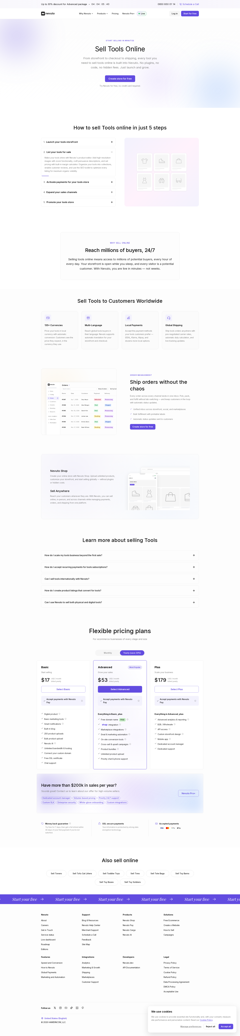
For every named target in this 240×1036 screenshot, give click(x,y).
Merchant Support (90, 930)
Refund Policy (170, 977)
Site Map (86, 944)
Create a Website (172, 925)
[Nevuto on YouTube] (66, 1008)
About (44, 920)
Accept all (226, 1026)
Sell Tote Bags (158, 873)
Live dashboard (48, 939)
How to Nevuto (48, 967)
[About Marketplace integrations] (125, 729)
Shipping (86, 972)
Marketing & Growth (91, 967)
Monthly (108, 653)
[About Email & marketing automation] (129, 734)
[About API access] (169, 729)
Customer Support (90, 982)
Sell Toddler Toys (111, 873)
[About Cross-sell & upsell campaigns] (130, 744)
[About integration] (120, 724)
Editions (44, 949)
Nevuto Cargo (129, 930)
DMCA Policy (169, 986)
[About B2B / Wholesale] (174, 724)
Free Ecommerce (171, 920)
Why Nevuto (85, 13)
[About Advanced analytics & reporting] (188, 719)
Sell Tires (135, 873)
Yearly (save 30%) (132, 653)
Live (143, 13)
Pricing (115, 13)
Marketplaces (88, 977)
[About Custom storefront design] (182, 734)
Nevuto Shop (129, 920)
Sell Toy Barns (182, 873)
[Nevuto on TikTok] (71, 1008)
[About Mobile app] (170, 739)
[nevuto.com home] (48, 14)
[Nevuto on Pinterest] (82, 1008)
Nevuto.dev (128, 963)
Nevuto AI (127, 935)
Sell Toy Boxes (106, 882)
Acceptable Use (171, 991)
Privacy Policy (170, 963)
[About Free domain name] (127, 719)
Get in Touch (47, 930)
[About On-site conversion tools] (125, 739)
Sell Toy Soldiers (132, 882)
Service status (47, 935)
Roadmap (45, 944)
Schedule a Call (190, 4)
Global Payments (48, 972)
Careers (44, 925)
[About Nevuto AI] (55, 743)
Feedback (86, 939)
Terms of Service (171, 967)
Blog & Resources (90, 920)
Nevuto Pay (128, 925)
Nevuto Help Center (91, 925)
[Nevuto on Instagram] (60, 1008)
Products (101, 13)
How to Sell (169, 930)
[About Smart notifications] (63, 723)
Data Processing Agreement (176, 982)
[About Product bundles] (118, 749)
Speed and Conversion (51, 963)
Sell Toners (56, 873)
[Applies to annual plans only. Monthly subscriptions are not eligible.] (70, 823)
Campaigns (169, 935)
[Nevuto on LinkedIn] (77, 1008)
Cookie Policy (170, 972)
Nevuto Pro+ (128, 13)
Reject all (210, 1026)
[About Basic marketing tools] (65, 719)
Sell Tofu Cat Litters (82, 873)
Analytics (86, 963)
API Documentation (131, 967)
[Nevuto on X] (55, 1008)
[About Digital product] (59, 714)
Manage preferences (190, 1026)
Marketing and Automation (53, 977)
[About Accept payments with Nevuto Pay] (82, 701)
